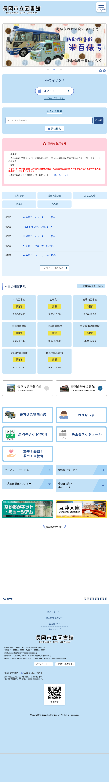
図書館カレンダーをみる (93, 286)
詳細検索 (56, 128)
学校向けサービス (68, 470)
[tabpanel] (54, 45)
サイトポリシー (54, 612)
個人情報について (54, 618)
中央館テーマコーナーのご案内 (39, 217)
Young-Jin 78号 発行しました (38, 227)
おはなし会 (90, 195)
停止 (104, 70)
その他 (54, 204)
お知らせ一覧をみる (53, 268)
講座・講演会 (54, 195)
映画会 (19, 204)
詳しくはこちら (61, 175)
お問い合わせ (41, 664)
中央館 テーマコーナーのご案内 (39, 255)
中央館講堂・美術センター (65, 485)
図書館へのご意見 (64, 664)
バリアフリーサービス (17, 470)
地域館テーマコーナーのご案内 (39, 236)
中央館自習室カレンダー (18, 483)
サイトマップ (54, 629)
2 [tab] (54, 69)
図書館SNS (54, 624)
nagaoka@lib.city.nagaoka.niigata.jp (23, 653)
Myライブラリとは (54, 98)
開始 (100, 70)
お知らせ (19, 195)
